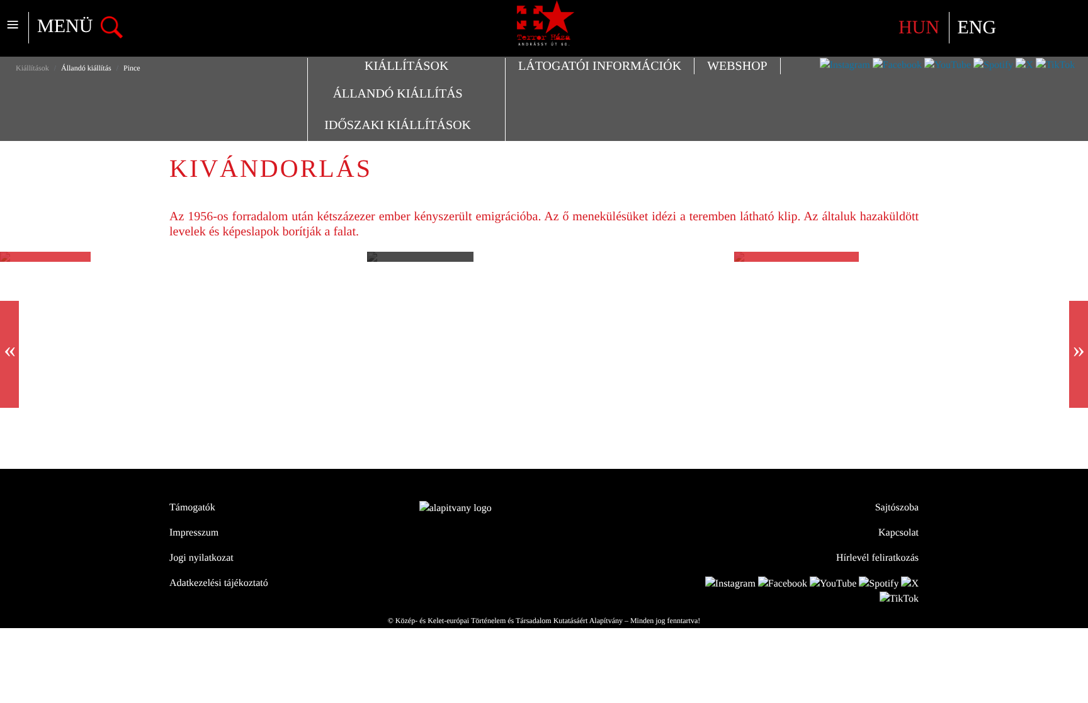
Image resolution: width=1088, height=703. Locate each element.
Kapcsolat (898, 532)
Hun (921, 27)
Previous (9, 354)
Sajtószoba (897, 507)
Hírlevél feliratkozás (877, 558)
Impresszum (193, 532)
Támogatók (192, 507)
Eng (976, 27)
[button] (406, 66)
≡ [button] (12, 25)
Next (1078, 354)
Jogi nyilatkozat (201, 558)
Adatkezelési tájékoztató (218, 583)
